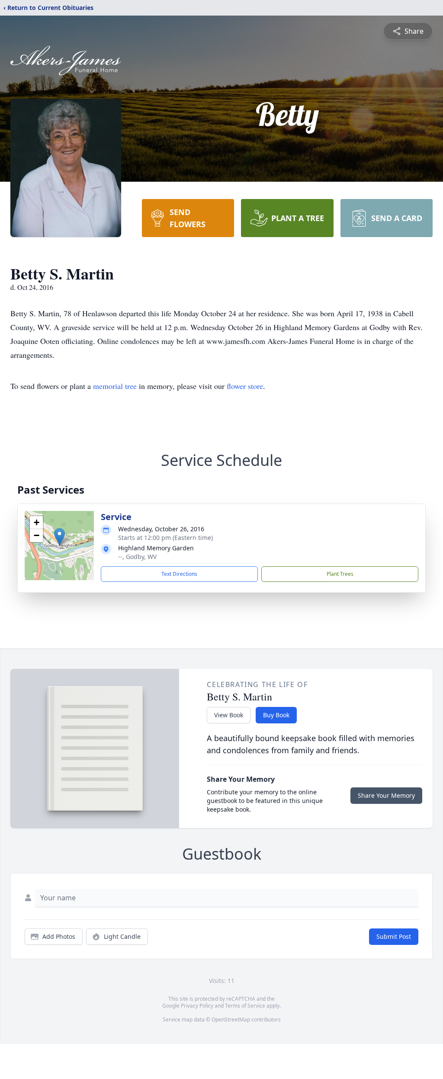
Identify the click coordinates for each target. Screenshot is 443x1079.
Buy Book (276, 715)
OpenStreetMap (231, 1019)
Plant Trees (340, 574)
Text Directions (179, 574)
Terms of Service (245, 1005)
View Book (228, 715)
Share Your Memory (386, 795)
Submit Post (393, 936)
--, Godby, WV (137, 556)
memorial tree (115, 386)
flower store (245, 386)
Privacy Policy (197, 1005)
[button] (59, 537)
